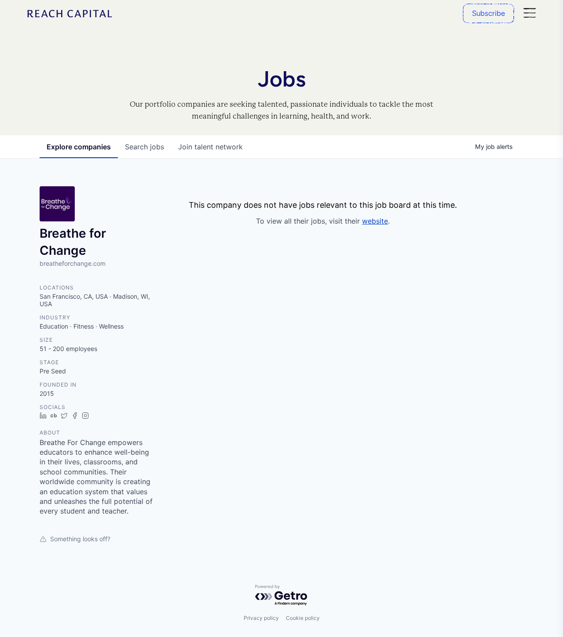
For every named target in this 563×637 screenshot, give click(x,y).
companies (79, 146)
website (375, 221)
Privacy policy (261, 618)
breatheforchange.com (73, 263)
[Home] (70, 14)
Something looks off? (80, 539)
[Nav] (529, 13)
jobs (144, 146)
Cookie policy (303, 618)
